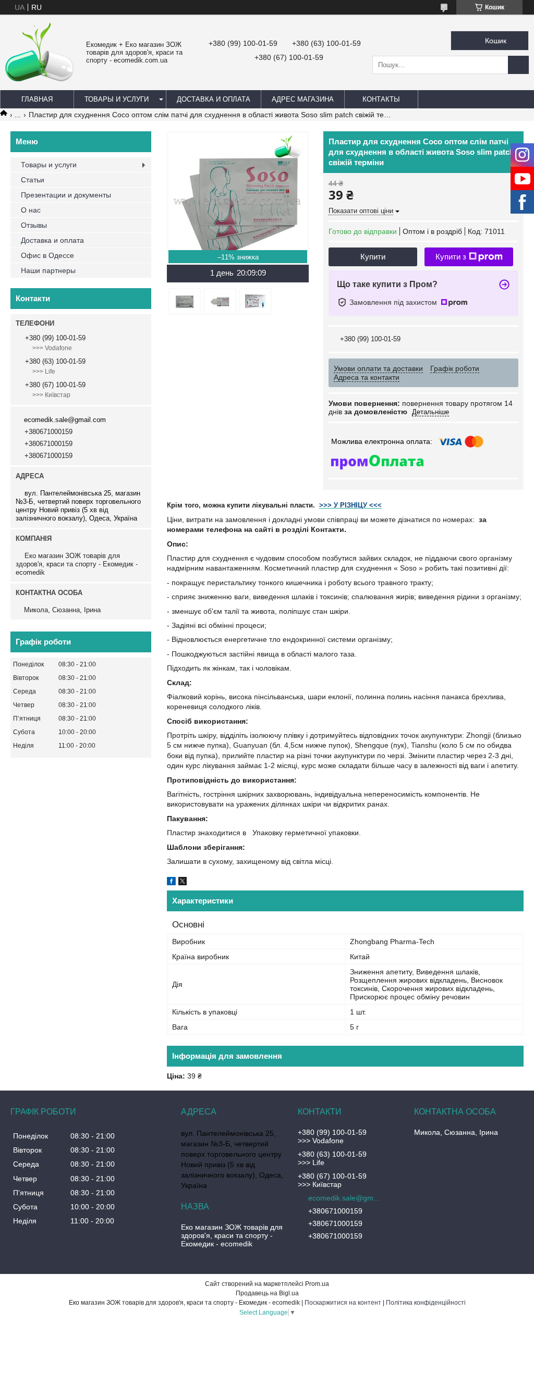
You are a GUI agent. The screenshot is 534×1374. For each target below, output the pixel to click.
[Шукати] (518, 65)
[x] (182, 882)
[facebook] (171, 882)
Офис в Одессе (47, 255)
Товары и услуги (116, 99)
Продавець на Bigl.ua (267, 1293)
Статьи (32, 180)
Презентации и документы (66, 195)
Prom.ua (317, 1284)
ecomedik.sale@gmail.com (65, 420)
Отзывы (34, 225)
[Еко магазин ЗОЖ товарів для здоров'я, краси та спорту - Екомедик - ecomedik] (40, 79)
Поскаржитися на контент (343, 1302)
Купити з (450, 256)
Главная (37, 99)
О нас (31, 210)
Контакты (381, 99)
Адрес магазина (303, 99)
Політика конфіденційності (426, 1302)
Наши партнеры (48, 270)
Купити (372, 256)
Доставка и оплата (213, 99)
